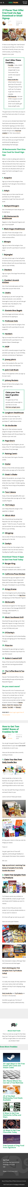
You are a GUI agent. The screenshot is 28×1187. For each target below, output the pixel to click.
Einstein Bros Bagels (13, 310)
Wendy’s (18, 707)
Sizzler (8, 464)
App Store (22, 595)
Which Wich (10, 515)
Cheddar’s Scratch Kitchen (10, 281)
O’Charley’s (9, 632)
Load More (14, 1013)
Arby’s (6, 190)
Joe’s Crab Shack (11, 370)
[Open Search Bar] (3, 2)
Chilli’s (8, 292)
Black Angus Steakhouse (14, 229)
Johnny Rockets (11, 380)
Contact (24, 1181)
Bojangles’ (8, 254)
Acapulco (8, 177)
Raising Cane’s (11, 453)
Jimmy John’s (10, 359)
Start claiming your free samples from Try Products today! (12, 970)
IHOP (7, 346)
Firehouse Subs (11, 321)
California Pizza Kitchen (15, 574)
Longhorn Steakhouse (14, 412)
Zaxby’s (8, 543)
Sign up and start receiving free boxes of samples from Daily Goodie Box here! (13, 868)
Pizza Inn (9, 645)
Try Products (19, 993)
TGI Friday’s (10, 505)
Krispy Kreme (10, 589)
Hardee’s (8, 333)
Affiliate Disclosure (17, 1181)
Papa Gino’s (10, 440)
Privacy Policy (9, 1181)
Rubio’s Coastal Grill (13, 658)
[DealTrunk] (13, 2)
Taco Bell (10, 707)
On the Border (11, 425)
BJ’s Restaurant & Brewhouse (10, 217)
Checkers (8, 269)
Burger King (10, 563)
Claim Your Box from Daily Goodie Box (12, 761)
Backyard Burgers (11, 206)
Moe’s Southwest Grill (14, 617)
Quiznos (16, 705)
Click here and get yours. (13, 407)
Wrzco (16, 1184)
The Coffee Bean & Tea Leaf (13, 672)
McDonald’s (10, 602)
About (3, 1181)
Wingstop (9, 533)
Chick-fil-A (10, 705)
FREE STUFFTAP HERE (25, 2)
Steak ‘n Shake (11, 474)
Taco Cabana (10, 492)
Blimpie (7, 241)
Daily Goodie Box (7, 993)
